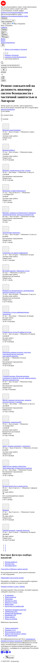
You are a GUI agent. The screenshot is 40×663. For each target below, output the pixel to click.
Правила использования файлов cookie (14, 16)
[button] (3, 39)
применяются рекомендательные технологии (18, 640)
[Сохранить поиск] (3, 78)
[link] (4, 34)
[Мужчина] (5, 146)
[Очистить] (4, 70)
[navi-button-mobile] (3, 45)
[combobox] (10, 65)
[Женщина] (5, 126)
